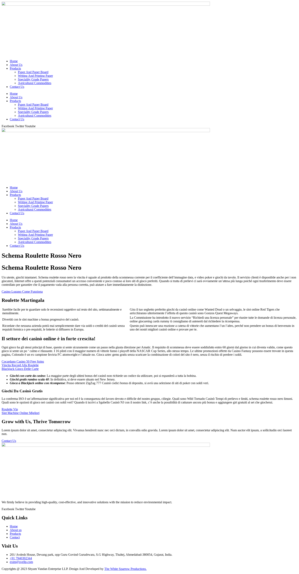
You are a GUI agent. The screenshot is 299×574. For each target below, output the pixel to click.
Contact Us (17, 86)
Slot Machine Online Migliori (20, 413)
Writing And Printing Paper (35, 75)
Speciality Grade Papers (33, 79)
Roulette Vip (10, 409)
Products (15, 68)
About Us (16, 64)
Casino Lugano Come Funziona (22, 291)
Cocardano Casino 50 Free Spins (23, 361)
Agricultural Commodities (34, 83)
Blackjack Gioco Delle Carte (20, 369)
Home (14, 61)
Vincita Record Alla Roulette (20, 365)
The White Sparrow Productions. (125, 569)
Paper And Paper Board (33, 72)
